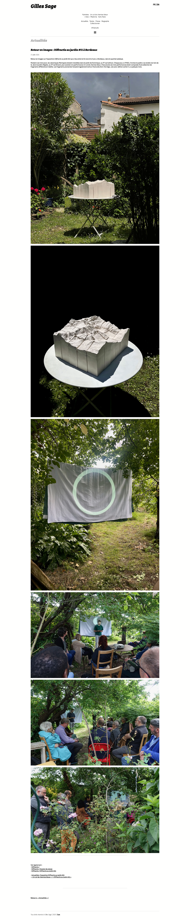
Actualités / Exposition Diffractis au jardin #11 (48, 875)
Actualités (84, 21)
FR (154, 4)
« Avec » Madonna (90, 17)
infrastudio (95, 28)
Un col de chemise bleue (99, 15)
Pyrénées (85, 15)
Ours (58, 915)
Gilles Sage (43, 6)
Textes (92, 21)
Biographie (105, 21)
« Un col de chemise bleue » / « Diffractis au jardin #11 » (51, 877)
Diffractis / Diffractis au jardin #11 (44, 871)
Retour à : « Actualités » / (40, 898)
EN (158, 4)
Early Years (102, 17)
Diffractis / (35, 867)
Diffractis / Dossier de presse (42, 869)
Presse (98, 21)
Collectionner (95, 23)
